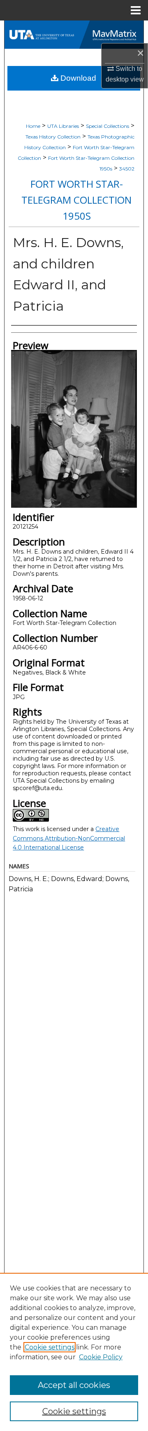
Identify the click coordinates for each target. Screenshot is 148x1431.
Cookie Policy (101, 1357)
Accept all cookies (74, 1385)
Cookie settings (49, 1347)
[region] (74, 1352)
